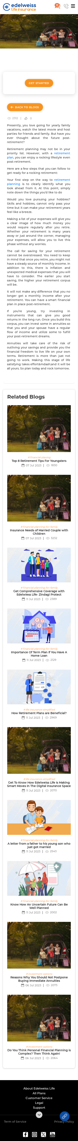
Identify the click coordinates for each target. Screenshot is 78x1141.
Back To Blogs (27, 107)
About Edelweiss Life (39, 1088)
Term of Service (15, 1121)
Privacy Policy (64, 1121)
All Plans (39, 1093)
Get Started (39, 83)
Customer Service (39, 1098)
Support (39, 1107)
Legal (39, 1103)
